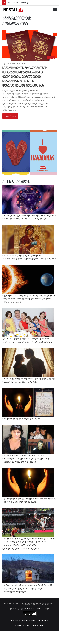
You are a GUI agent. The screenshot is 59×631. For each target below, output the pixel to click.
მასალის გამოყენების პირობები (29, 620)
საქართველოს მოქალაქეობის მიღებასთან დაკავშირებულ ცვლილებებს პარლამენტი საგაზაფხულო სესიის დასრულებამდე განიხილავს (24, 77)
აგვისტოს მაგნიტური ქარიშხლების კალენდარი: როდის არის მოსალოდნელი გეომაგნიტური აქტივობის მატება (29, 298)
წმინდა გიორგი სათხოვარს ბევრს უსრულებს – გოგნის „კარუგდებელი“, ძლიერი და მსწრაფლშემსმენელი (28, 588)
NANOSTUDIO (34, 608)
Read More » (10, 116)
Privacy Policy (38, 625)
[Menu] (55, 9)
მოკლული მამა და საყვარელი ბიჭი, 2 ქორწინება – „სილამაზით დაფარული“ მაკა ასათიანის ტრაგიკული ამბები (26, 458)
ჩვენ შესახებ (22, 625)
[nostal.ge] (13, 9)
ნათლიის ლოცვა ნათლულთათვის (21, 418)
